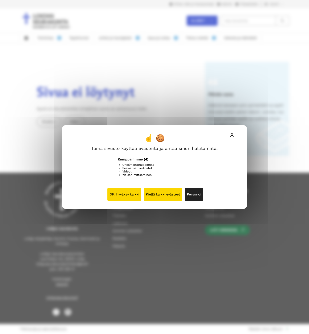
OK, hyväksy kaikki (124, 194)
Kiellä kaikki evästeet (163, 194)
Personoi (194, 194)
